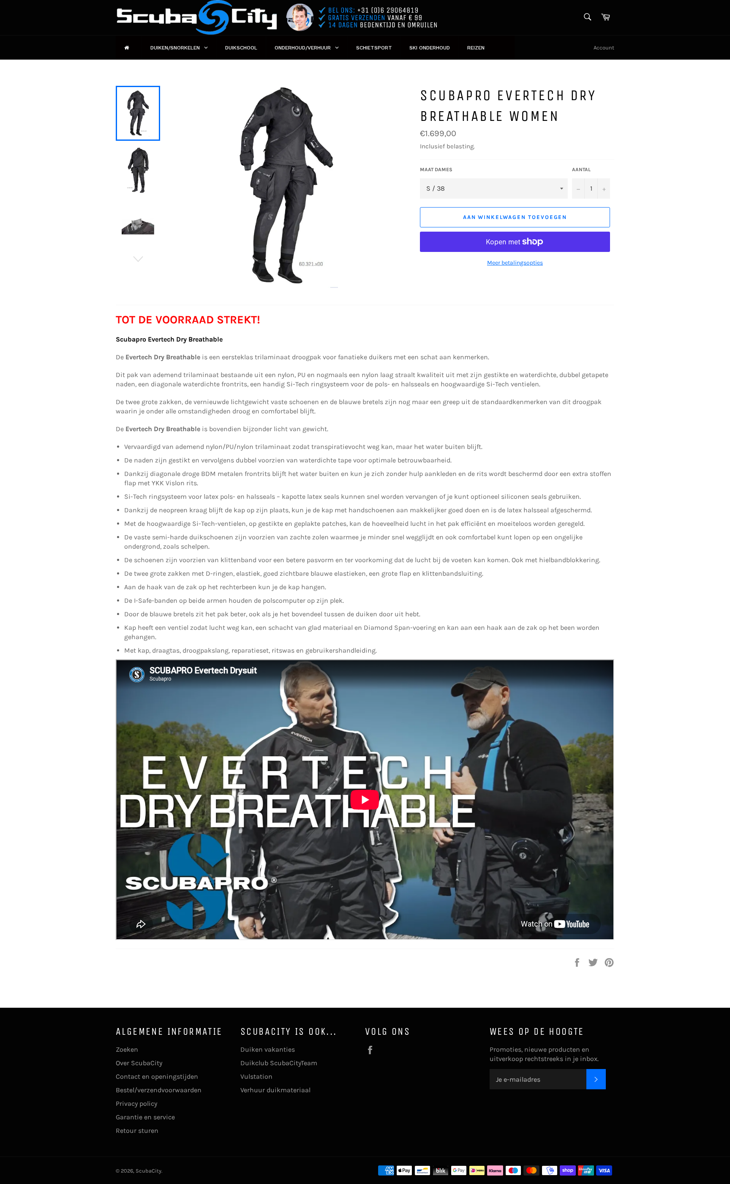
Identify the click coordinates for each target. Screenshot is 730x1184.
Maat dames (436, 169)
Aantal (581, 169)
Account (604, 47)
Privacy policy (136, 1103)
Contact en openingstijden (157, 1076)
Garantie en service (145, 1117)
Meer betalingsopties (515, 262)
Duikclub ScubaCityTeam (278, 1063)
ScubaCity (148, 1171)
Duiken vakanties (267, 1049)
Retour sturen (137, 1131)
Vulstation (256, 1076)
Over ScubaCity (139, 1063)
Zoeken (127, 1049)
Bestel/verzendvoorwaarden (159, 1090)
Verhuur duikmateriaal (275, 1090)
